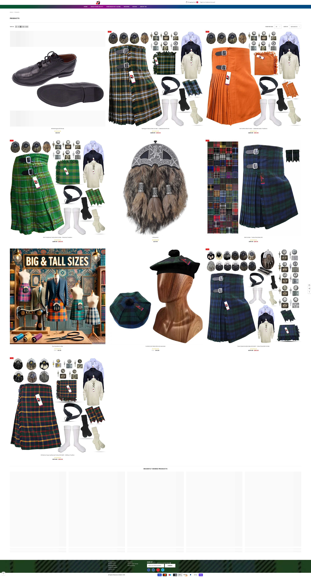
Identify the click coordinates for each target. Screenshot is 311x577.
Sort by (286, 26)
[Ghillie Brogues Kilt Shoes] (57, 79)
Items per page (269, 26)
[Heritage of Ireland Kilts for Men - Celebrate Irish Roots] (155, 79)
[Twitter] (162, 569)
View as (12, 26)
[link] (38, 549)
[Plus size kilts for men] (57, 296)
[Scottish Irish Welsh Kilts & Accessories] (155, 296)
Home (11, 12)
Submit (170, 565)
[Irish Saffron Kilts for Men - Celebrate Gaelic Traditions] (253, 79)
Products (17, 12)
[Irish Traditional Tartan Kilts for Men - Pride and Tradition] (57, 187)
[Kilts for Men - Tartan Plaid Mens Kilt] (253, 187)
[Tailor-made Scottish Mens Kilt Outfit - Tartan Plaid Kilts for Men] (253, 296)
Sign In (202, 2)
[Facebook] (148, 569)
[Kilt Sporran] (155, 187)
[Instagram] (153, 569)
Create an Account (210, 2)
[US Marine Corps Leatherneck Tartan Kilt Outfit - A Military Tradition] (57, 405)
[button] (16, 27)
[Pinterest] (158, 569)
